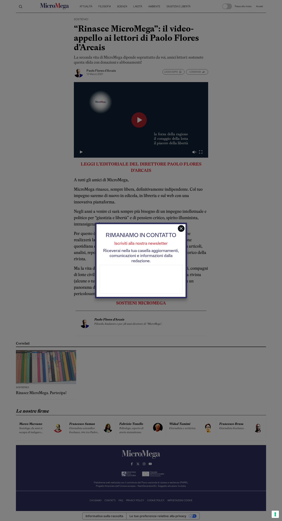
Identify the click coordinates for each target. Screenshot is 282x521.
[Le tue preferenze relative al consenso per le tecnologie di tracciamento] (275, 514)
